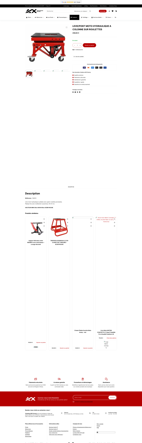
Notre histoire (103, 6)
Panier (98, 425)
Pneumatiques (63, 17)
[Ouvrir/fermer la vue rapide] (44, 226)
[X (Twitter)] (75, 92)
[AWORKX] (36, 347)
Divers (109, 17)
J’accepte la (84, 401)
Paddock (74, 17)
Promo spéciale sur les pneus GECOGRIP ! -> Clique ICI (37, 6)
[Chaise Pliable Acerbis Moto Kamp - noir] (82, 272)
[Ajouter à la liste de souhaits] (44, 219)
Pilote (29, 17)
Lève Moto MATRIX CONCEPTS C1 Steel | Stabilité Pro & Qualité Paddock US (106, 332)
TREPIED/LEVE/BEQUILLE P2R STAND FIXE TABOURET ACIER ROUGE (59, 242)
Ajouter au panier (89, 45)
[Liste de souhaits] (112, 11)
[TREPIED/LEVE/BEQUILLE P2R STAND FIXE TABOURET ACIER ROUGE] (59, 227)
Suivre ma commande (77, 6)
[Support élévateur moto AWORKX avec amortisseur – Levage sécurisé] (35, 227)
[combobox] (60, 11)
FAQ (98, 427)
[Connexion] (109, 11)
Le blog (86, 6)
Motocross (39, 17)
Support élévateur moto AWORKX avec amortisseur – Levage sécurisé (35, 242)
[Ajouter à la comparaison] (44, 222)
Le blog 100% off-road (78, 432)
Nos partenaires (93, 6)
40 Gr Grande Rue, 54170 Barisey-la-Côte (73, 413)
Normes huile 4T (53, 427)
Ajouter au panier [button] (41, 342)
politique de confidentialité (86, 401)
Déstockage (102, 11)
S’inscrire (112, 397)
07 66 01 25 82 (95, 413)
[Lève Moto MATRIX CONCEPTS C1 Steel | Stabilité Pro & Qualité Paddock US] (106, 272)
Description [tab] (71, 186)
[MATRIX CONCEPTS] (106, 345)
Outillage (85, 17)
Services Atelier (97, 17)
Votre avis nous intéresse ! (56, 434)
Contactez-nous (113, 6)
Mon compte (100, 424)
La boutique (66, 6)
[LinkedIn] (79, 92)
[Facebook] (73, 92)
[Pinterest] (77, 92)
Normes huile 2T (53, 429)
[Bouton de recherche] (90, 11)
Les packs (50, 17)
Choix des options (111, 338)
